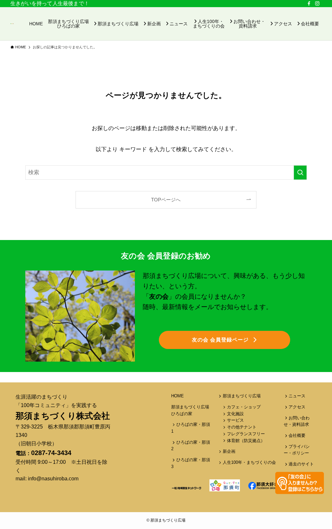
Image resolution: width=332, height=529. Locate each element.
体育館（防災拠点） (246, 440)
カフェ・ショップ (244, 406)
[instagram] (317, 3)
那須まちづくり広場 (242, 395)
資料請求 (300, 424)
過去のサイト (301, 464)
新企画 (229, 451)
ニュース (297, 395)
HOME (177, 395)
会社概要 (297, 435)
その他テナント (241, 427)
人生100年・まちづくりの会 (249, 462)
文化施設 (235, 413)
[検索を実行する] (300, 172)
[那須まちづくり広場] (12, 23)
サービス (235, 420)
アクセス (297, 406)
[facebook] (309, 3)
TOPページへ (166, 199)
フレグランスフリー (246, 433)
